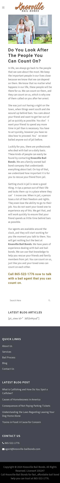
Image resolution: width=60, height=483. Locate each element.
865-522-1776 (24, 274)
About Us (7, 346)
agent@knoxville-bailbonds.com (22, 449)
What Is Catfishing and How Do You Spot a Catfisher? (25, 391)
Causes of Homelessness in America (21, 399)
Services (6, 351)
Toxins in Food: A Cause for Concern (21, 422)
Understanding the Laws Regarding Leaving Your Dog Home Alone (28, 413)
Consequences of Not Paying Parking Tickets (26, 405)
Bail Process (8, 357)
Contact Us (8, 368)
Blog (4, 363)
